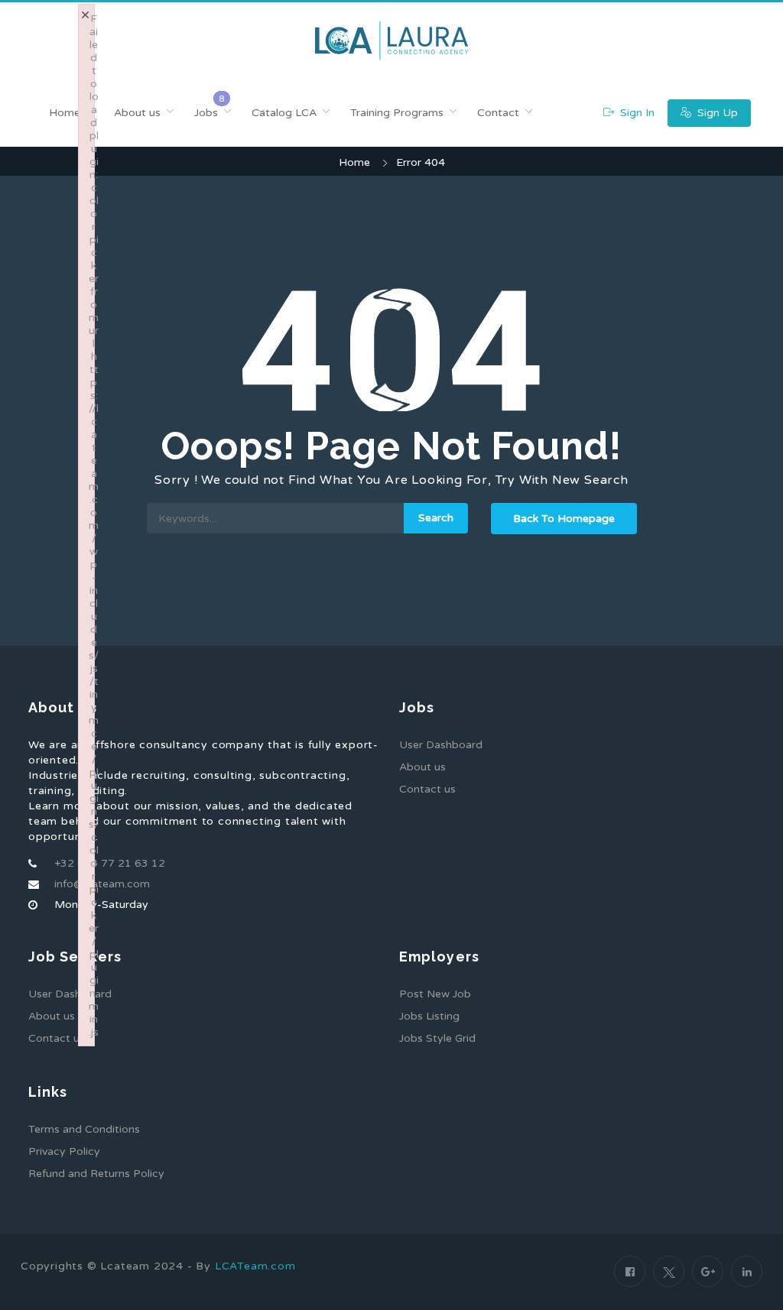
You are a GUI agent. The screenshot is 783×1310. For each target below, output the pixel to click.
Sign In (636, 112)
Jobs (206, 112)
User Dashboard (440, 744)
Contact (498, 112)
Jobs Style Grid (437, 1038)
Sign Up (716, 112)
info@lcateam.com (102, 883)
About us (137, 112)
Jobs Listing (429, 1016)
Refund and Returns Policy (96, 1173)
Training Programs (396, 112)
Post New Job (435, 993)
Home (64, 112)
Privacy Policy (64, 1151)
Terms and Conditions (84, 1129)
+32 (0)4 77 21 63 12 (109, 863)
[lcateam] (391, 40)
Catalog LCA (284, 112)
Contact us (427, 789)
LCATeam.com (255, 1266)
